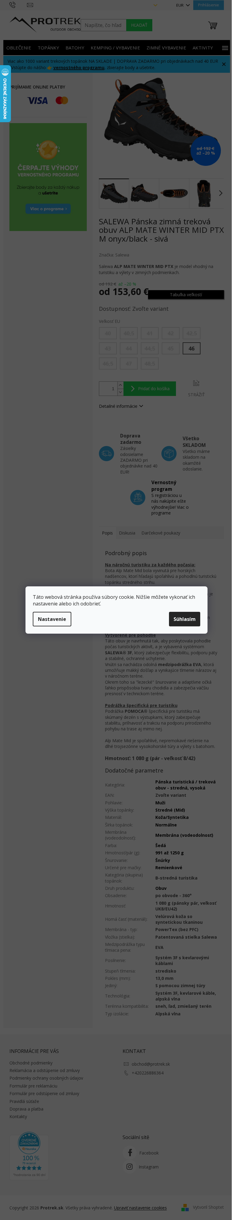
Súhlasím (185, 619)
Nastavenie (52, 619)
